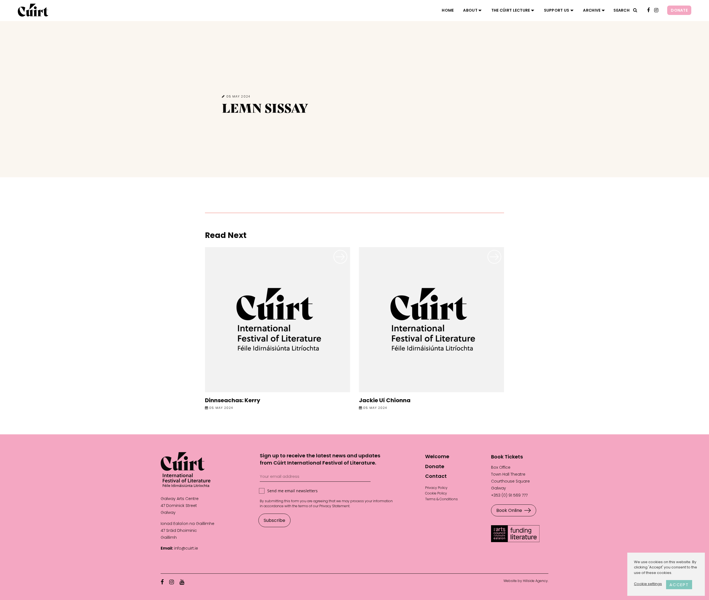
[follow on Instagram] (656, 10)
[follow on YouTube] (181, 582)
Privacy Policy (436, 487)
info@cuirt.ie (186, 548)
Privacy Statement (334, 506)
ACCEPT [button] (679, 585)
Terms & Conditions (441, 499)
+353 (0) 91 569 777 (509, 495)
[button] (635, 10)
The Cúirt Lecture (510, 10)
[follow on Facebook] (648, 10)
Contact (436, 476)
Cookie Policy (436, 493)
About (470, 10)
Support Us (556, 10)
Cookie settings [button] (648, 583)
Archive (591, 10)
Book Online (509, 510)
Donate (679, 10)
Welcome (437, 456)
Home (448, 10)
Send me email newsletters (292, 490)
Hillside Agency (535, 580)
